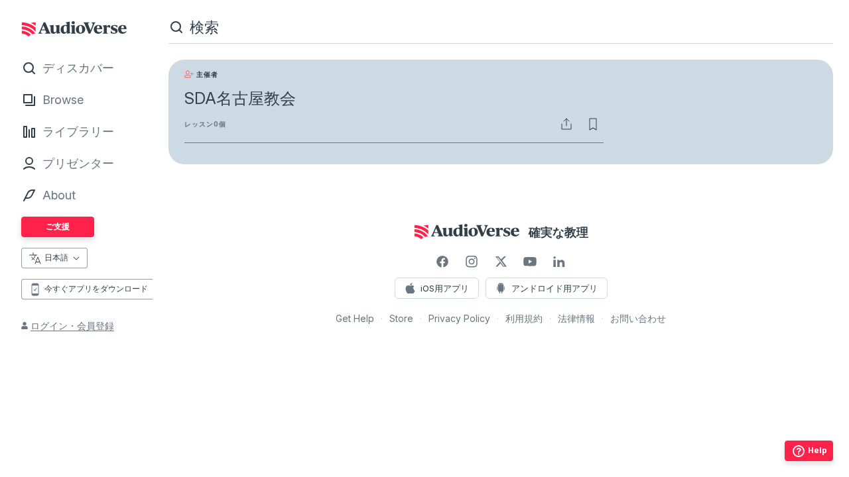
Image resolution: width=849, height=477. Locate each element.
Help (817, 450)
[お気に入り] (593, 123)
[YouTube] (530, 261)
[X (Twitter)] (500, 261)
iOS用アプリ (445, 288)
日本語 (56, 257)
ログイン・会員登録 (72, 326)
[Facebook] (442, 261)
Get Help (355, 318)
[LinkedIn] (559, 261)
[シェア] (566, 123)
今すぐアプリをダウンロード (96, 288)
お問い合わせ (638, 318)
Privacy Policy (459, 318)
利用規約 (524, 318)
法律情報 (576, 318)
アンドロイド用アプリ (554, 288)
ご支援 (58, 226)
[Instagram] (471, 261)
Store (401, 318)
